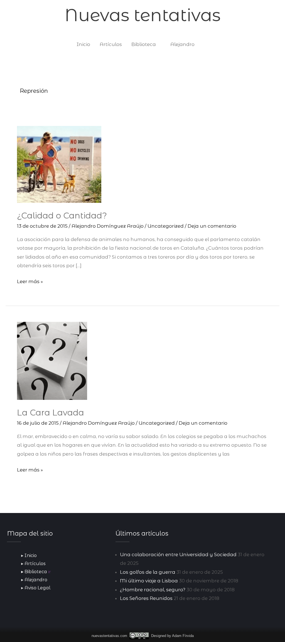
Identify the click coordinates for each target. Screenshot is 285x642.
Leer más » (30, 280)
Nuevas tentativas (142, 15)
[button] (206, 44)
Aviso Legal (37, 587)
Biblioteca (143, 44)
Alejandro (182, 44)
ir (49, 571)
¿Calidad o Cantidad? (62, 215)
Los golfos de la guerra (147, 572)
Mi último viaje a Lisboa (149, 580)
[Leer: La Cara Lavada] (52, 360)
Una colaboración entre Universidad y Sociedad (178, 554)
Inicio (83, 44)
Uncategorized (166, 226)
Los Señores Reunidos (146, 598)
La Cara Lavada (50, 412)
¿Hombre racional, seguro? (152, 589)
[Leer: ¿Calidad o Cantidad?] (59, 164)
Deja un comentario (212, 226)
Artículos (111, 44)
